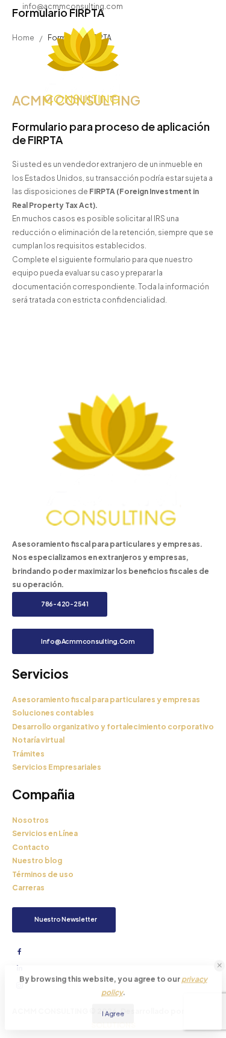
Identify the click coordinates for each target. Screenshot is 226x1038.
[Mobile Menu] (195, 65)
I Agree (113, 1012)
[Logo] (83, 65)
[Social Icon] (19, 952)
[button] (219, 964)
